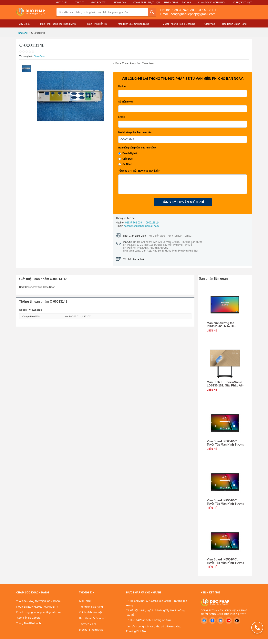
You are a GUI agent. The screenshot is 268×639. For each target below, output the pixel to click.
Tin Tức (79, 2)
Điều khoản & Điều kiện (92, 618)
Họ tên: (122, 86)
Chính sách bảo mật (90, 612)
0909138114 (207, 10)
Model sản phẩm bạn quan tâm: (135, 132)
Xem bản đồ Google (28, 617)
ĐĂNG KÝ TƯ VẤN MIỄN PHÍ (182, 202)
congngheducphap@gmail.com (141, 225)
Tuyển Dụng (171, 2)
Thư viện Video (88, 624)
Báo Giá (186, 2)
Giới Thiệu (62, 2)
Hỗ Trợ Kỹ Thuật (242, 2)
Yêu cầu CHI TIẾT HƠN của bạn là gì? (139, 170)
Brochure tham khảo (91, 629)
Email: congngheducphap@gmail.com (187, 14)
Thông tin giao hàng (91, 606)
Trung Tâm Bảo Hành (28, 623)
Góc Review (98, 2)
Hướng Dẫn (119, 2)
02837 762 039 (183, 10)
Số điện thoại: (125, 101)
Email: (121, 117)
